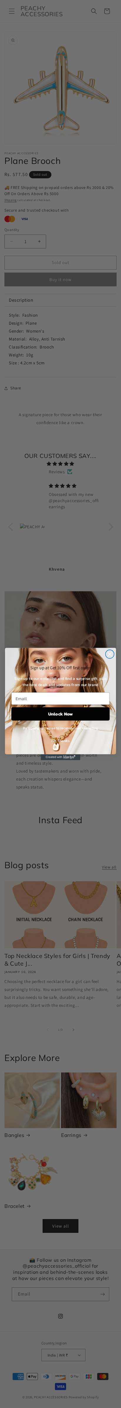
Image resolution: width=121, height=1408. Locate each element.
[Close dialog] (109, 654)
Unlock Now (60, 713)
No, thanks (60, 740)
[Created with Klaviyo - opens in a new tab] (60, 757)
